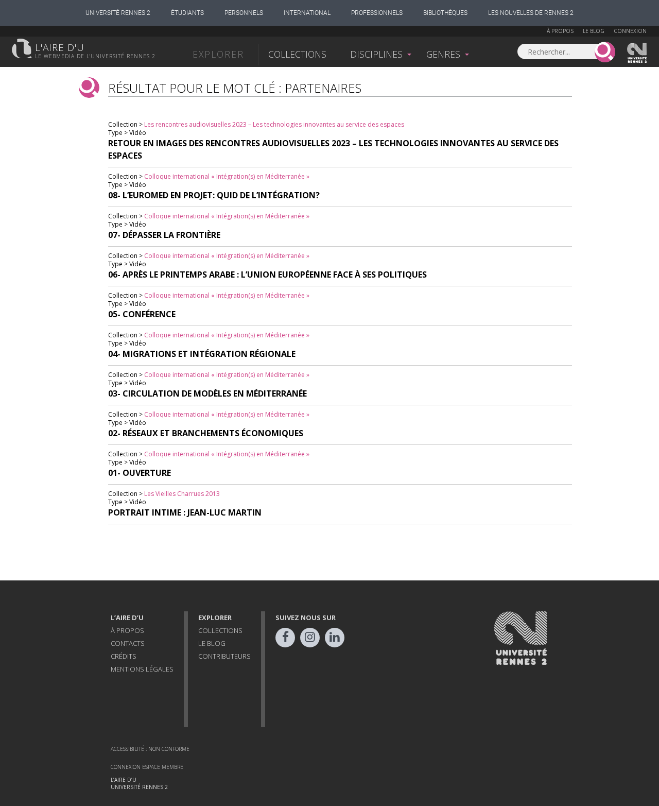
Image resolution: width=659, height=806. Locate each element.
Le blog (593, 31)
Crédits (123, 656)
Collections (297, 54)
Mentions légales (142, 669)
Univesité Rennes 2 (637, 53)
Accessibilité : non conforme (150, 748)
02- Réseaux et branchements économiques (205, 433)
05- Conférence (142, 314)
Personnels (243, 12)
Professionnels (377, 12)
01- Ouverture (139, 472)
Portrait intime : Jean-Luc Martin (185, 512)
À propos (560, 31)
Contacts (128, 643)
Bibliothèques (445, 12)
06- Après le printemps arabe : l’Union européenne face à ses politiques (267, 274)
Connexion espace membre (147, 766)
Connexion (630, 31)
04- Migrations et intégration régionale (202, 353)
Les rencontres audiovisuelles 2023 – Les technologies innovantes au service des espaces (274, 124)
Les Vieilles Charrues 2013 (182, 493)
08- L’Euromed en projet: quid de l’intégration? (214, 195)
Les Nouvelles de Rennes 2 (531, 12)
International (307, 12)
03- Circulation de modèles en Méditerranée (207, 393)
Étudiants (187, 12)
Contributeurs (224, 656)
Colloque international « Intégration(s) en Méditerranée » (226, 176)
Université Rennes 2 (117, 12)
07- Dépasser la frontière (164, 235)
